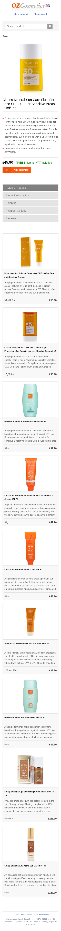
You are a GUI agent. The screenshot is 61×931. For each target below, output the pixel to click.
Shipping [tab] (11, 203)
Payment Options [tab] (16, 210)
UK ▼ (32, 924)
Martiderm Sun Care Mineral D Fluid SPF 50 (25, 421)
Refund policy (26, 914)
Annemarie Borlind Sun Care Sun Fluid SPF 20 (26, 643)
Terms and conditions (42, 914)
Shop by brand (21, 14)
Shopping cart (40, 14)
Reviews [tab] (11, 218)
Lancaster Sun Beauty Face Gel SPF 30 (23, 569)
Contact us (15, 914)
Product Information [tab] (17, 195)
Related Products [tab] (16, 187)
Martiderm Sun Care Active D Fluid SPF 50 (24, 718)
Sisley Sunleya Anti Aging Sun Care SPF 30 (25, 866)
